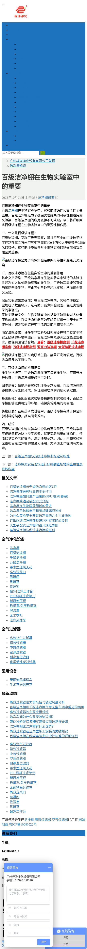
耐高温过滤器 (27, 63)
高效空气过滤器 (29, 44)
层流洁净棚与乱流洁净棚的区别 (32, 530)
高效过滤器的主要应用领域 (29, 712)
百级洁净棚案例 (58, 342)
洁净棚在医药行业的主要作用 (31, 491)
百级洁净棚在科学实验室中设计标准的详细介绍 (44, 736)
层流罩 (23, 121)
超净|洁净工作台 (29, 107)
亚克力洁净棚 (47, 347)
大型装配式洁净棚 (71, 347)
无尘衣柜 (24, 126)
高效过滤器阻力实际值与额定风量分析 (37, 702)
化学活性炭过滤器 (31, 68)
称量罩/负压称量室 (31, 97)
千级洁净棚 (18, 557)
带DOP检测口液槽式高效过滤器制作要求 (39, 721)
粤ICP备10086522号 (23, 824)
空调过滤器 (26, 58)
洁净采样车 (26, 116)
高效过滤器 (18, 34)
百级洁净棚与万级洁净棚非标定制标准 (42, 456)
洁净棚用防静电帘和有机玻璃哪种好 (36, 511)
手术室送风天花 (29, 136)
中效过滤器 (26, 49)
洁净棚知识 (46, 197)
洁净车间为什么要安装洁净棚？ (32, 717)
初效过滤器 (26, 54)
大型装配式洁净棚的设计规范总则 (34, 525)
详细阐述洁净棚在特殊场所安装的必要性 (39, 520)
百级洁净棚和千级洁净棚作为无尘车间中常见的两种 (47, 707)
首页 (13, 25)
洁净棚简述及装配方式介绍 (29, 501)
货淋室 (23, 92)
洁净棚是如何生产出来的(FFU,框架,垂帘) (39, 496)
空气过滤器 (18, 39)
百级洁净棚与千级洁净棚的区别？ (34, 486)
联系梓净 (16, 145)
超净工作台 (18, 811)
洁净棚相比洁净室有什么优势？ (32, 726)
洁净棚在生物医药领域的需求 (31, 506)
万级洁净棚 (18, 562)
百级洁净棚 (18, 553)
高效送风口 (26, 78)
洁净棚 (14, 30)
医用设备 (16, 131)
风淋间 (23, 87)
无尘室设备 (18, 73)
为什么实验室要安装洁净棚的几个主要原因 (40, 515)
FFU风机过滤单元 (30, 102)
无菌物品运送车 (29, 140)
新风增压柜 (26, 111)
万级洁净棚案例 (24, 347)
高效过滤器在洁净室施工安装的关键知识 (39, 731)
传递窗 (23, 83)
